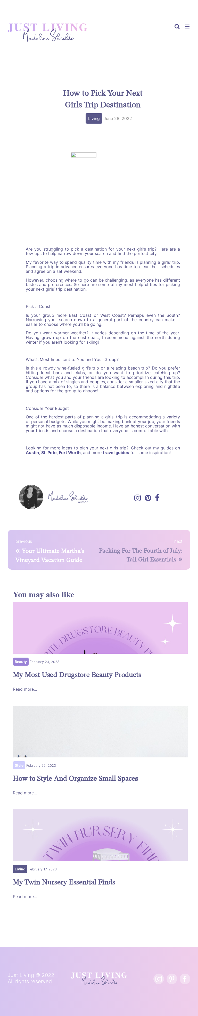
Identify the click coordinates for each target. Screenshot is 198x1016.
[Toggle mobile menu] (187, 26)
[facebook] (185, 979)
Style (19, 765)
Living (94, 118)
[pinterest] (172, 979)
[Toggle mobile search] (177, 26)
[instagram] (158, 979)
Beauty (21, 661)
